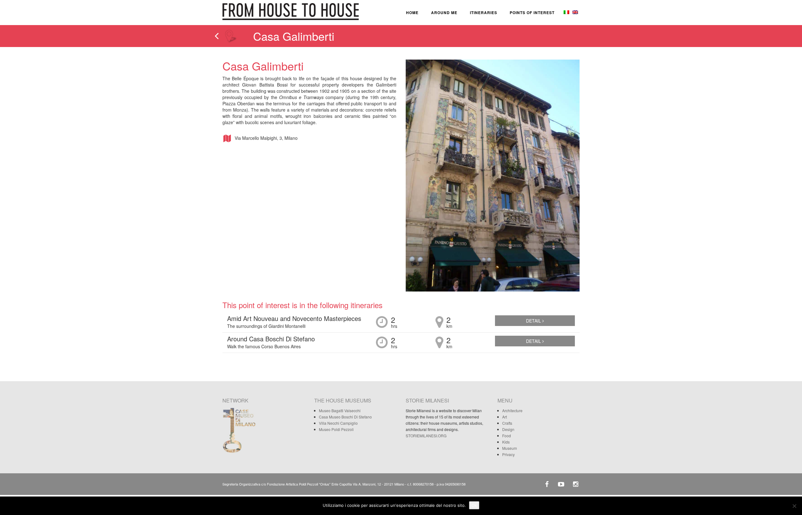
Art (504, 416)
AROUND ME (444, 12)
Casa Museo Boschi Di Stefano (345, 416)
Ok (474, 505)
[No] (794, 506)
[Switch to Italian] (566, 12)
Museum (509, 448)
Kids (506, 441)
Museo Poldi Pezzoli (336, 429)
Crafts (507, 423)
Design (508, 429)
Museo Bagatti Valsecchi (340, 410)
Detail (534, 321)
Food (506, 435)
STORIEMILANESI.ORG (426, 435)
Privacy (508, 454)
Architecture (512, 410)
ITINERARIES (483, 12)
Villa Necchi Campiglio (338, 423)
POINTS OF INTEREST (532, 12)
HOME (412, 12)
